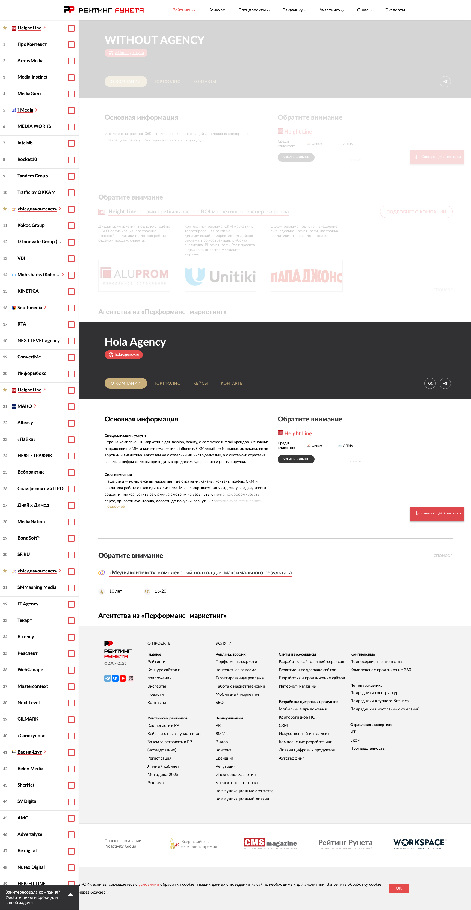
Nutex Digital (31, 867)
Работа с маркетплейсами (240, 686)
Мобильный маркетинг (238, 694)
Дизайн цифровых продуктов (307, 750)
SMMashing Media (36, 587)
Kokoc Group (31, 225)
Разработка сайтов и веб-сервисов (311, 662)
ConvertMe (29, 357)
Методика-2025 (163, 775)
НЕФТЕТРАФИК (34, 455)
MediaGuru (29, 93)
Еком (355, 740)
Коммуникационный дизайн (242, 799)
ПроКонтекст (32, 44)
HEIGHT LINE (31, 883)
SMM (220, 734)
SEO (220, 703)
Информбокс (31, 373)
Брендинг (224, 758)
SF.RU (23, 554)
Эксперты (395, 10)
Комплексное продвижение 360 (380, 670)
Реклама (155, 783)
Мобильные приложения (303, 709)
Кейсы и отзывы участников (174, 734)
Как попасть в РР (163, 726)
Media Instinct (32, 77)
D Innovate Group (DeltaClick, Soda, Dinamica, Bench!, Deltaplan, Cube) (40, 241)
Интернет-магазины (298, 686)
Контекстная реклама (236, 670)
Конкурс (216, 10)
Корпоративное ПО (297, 717)
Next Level (28, 702)
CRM (283, 726)
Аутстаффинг (291, 758)
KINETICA (28, 291)
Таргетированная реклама (240, 678)
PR (218, 726)
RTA (21, 324)
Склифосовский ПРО (40, 488)
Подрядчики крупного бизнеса (379, 701)
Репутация (225, 766)
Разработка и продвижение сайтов (312, 678)
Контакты (204, 82)
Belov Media (30, 768)
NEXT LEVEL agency (38, 340)
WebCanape (30, 669)
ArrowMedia (30, 60)
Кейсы (200, 383)
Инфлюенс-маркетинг (236, 775)
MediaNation (31, 521)
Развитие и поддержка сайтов (307, 670)
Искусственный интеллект (304, 734)
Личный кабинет (163, 766)
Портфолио (167, 82)
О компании (126, 82)
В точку (25, 636)
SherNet (25, 785)
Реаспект (27, 653)
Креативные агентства (237, 783)
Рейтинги (156, 662)
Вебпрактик (30, 472)
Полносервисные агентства (376, 662)
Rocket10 (27, 159)
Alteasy (25, 422)
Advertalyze (29, 834)
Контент (223, 750)
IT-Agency (27, 604)
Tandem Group (32, 176)
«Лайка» (26, 439)
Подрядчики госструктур (374, 693)
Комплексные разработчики (306, 742)
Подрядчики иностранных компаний (384, 709)
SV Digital (27, 801)
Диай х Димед (33, 505)
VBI (21, 258)
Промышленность (367, 748)
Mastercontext (32, 686)
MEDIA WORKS (34, 126)
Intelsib (25, 143)
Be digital (27, 850)
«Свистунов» (31, 735)
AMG (22, 818)
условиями (148, 884)
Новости (155, 694)
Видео (222, 742)
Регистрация (159, 758)
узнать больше (296, 157)
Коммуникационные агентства (244, 791)
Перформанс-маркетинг (238, 662)
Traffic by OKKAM (36, 192)
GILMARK (27, 719)
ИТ (353, 732)
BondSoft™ (29, 538)
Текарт (24, 620)
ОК (399, 888)
